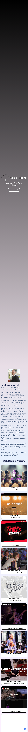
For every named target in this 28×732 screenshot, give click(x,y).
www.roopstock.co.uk (14, 711)
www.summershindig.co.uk (14, 573)
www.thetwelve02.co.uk (14, 490)
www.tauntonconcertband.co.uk (14, 683)
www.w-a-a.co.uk (14, 656)
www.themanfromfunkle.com (14, 628)
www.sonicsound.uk (14, 517)
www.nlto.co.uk (14, 545)
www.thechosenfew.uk (14, 600)
